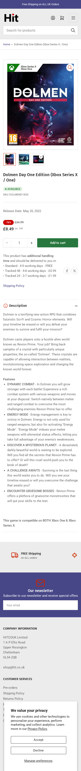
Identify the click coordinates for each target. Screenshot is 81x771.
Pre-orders (10, 688)
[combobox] (40, 30)
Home (6, 44)
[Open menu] (73, 17)
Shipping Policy (13, 286)
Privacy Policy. (38, 729)
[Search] (73, 30)
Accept (38, 740)
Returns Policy (13, 699)
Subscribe (67, 605)
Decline (38, 750)
